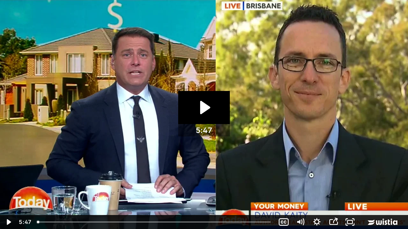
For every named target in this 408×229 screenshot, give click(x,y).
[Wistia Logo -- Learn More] (383, 222)
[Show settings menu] (317, 222)
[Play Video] (8, 222)
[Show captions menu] (283, 222)
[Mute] (300, 222)
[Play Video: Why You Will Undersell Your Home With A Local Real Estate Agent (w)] (204, 107)
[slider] (154, 222)
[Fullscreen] (350, 222)
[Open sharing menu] (333, 222)
